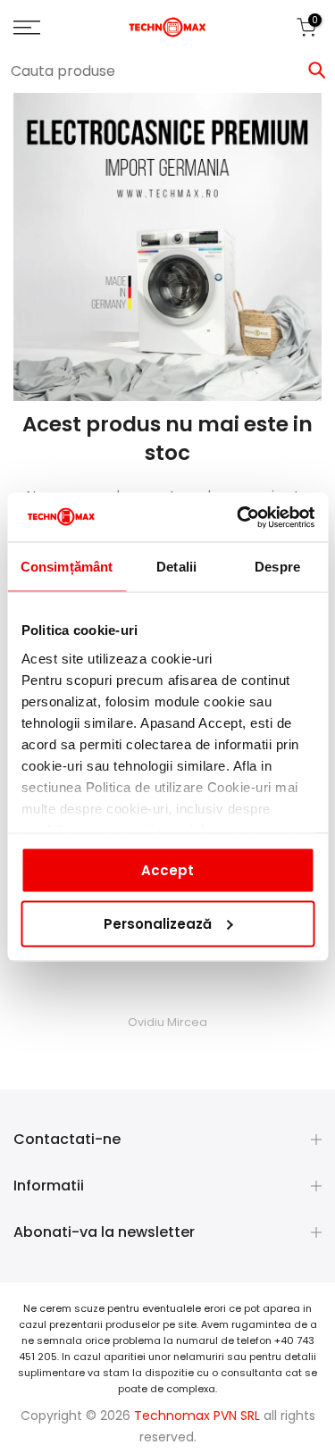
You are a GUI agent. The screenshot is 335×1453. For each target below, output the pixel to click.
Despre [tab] (277, 566)
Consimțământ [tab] (67, 566)
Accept (167, 870)
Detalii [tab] (176, 566)
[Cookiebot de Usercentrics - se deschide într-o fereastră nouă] (238, 517)
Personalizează (158, 923)
